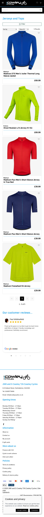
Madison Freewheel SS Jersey (16, 286)
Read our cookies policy (30, 506)
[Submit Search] (40, 10)
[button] (3, 2)
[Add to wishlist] (39, 33)
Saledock (6, 492)
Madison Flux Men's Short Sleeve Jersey (21, 234)
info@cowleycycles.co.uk (15, 395)
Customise (34, 510)
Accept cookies (22, 510)
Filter (23, 24)
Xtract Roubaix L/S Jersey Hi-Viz (17, 128)
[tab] (11, 355)
